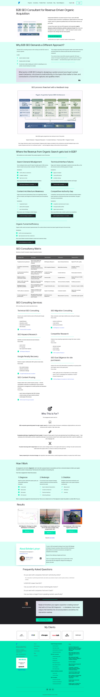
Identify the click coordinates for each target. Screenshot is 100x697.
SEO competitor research (57, 664)
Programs (36, 648)
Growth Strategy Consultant (56, 643)
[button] (50, 575)
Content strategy (55, 675)
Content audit (55, 673)
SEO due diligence (55, 666)
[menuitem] (30, 3)
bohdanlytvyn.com (24, 553)
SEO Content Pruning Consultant (27, 399)
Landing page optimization (57, 683)
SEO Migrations (55, 660)
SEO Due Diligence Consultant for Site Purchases (63, 379)
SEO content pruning (56, 668)
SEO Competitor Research (58, 352)
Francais (23, 669)
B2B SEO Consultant (55, 654)
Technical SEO (55, 658)
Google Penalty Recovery (56, 656)
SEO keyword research (56, 662)
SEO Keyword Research (25, 351)
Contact (35, 655)
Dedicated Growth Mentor (57, 652)
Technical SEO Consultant (25, 329)
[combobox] (72, 3)
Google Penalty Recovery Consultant (27, 373)
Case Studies (37, 650)
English (19, 669)
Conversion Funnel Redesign (57, 681)
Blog (35, 653)
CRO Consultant (54, 677)
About (35, 643)
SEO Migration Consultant (58, 327)
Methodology (36, 646)
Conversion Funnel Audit (56, 679)
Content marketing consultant (57, 671)
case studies (52, 537)
